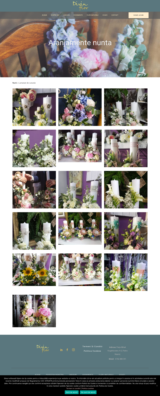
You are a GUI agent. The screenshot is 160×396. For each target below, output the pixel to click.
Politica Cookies (92, 351)
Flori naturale (106, 374)
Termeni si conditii (92, 346)
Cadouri (73, 374)
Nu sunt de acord (88, 392)
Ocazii (122, 374)
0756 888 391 (120, 359)
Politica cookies (88, 388)
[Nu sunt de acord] (157, 385)
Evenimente (87, 374)
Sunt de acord (71, 392)
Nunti (14, 83)
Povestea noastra (55, 374)
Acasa (37, 374)
